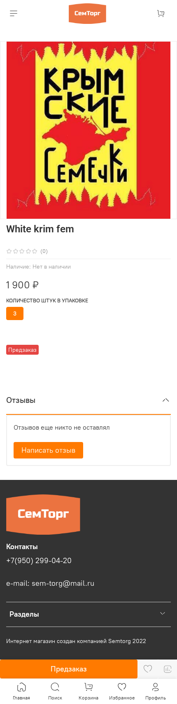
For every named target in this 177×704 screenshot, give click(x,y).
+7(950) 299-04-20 (39, 560)
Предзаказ (69, 669)
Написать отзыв (48, 450)
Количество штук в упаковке (47, 300)
